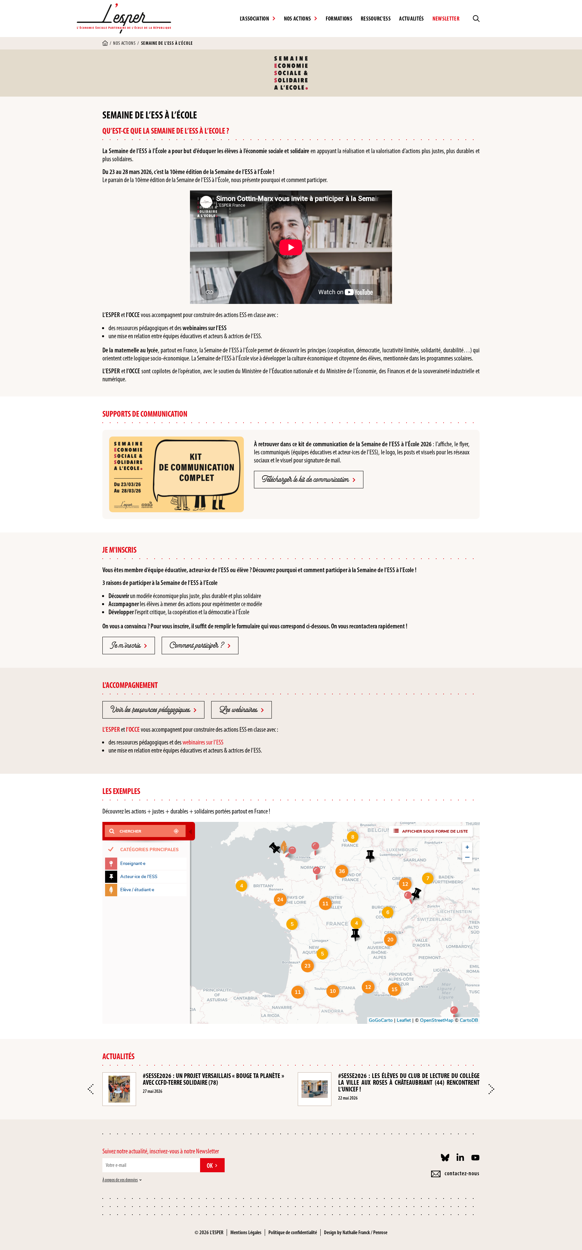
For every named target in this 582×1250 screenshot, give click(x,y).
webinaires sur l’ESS (203, 742)
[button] (91, 1089)
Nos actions (124, 43)
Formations (339, 18)
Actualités (411, 18)
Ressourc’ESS (376, 18)
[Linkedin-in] (460, 1157)
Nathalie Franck (356, 1232)
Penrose (380, 1232)
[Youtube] (475, 1157)
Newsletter (445, 18)
